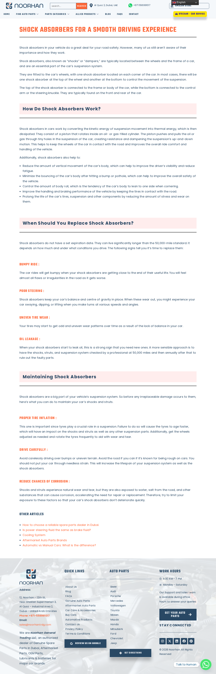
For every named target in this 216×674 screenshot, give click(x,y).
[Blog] (85, 591)
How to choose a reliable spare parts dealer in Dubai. (61, 525)
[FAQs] (85, 596)
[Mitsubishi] (130, 629)
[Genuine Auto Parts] (85, 601)
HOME (7, 14)
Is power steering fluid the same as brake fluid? (57, 530)
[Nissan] (130, 615)
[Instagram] (162, 641)
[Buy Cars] (85, 615)
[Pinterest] (191, 641)
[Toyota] (130, 610)
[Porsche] (130, 596)
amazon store (183, 6)
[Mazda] (130, 619)
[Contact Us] (85, 624)
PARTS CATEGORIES (55, 14)
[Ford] (130, 634)
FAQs (120, 14)
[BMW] (130, 587)
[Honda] (130, 624)
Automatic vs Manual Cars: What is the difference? (59, 545)
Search (81, 6)
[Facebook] (184, 641)
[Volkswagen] (130, 605)
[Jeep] (130, 643)
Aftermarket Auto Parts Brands (45, 540)
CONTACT (134, 14)
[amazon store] (172, 6)
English (181, 2)
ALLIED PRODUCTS (86, 14)
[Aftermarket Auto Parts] (85, 605)
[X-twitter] (170, 641)
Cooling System (34, 535)
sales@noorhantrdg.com (35, 624)
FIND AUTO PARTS (25, 14)
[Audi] (130, 591)
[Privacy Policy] (85, 629)
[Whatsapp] (205, 664)
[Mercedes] (130, 601)
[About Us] (85, 587)
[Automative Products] (85, 619)
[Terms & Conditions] (85, 634)
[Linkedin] (177, 641)
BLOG (108, 14)
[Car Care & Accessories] (85, 610)
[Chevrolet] (130, 638)
